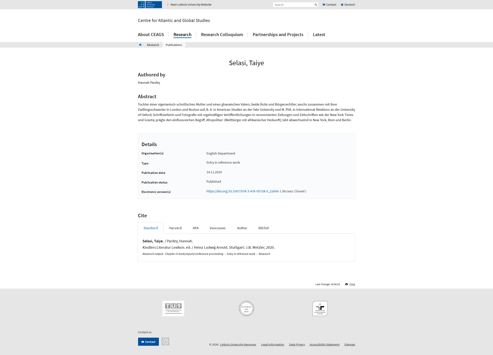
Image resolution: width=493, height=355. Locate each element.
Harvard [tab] (175, 228)
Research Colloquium (222, 34)
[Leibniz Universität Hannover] (150, 4)
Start (316, 4)
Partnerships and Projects (278, 34)
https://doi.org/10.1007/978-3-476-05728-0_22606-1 (243, 191)
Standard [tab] (150, 228)
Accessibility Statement (325, 344)
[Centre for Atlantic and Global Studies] (139, 44)
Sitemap (349, 344)
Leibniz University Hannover (238, 344)
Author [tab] (242, 228)
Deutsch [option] (350, 4)
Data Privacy (297, 344)
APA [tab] (196, 228)
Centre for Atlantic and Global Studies (174, 20)
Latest (319, 34)
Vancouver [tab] (218, 228)
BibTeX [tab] (263, 228)
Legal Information (272, 344)
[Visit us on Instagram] (165, 341)
